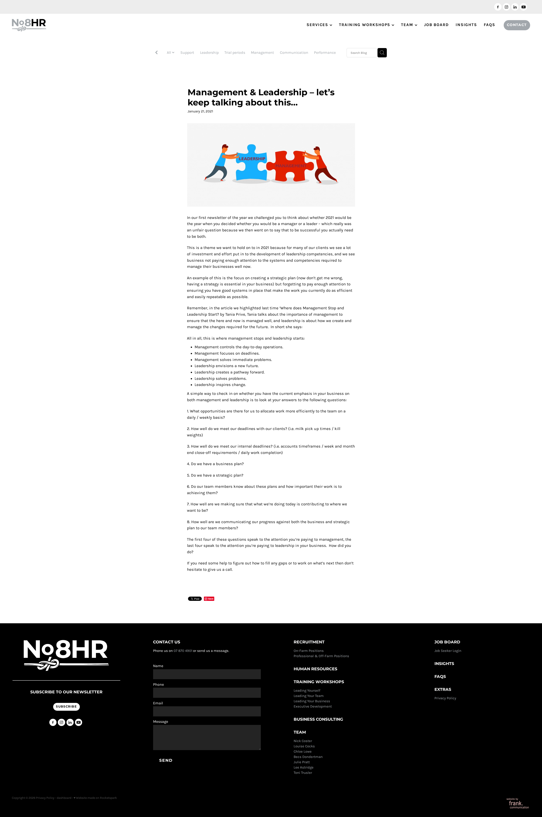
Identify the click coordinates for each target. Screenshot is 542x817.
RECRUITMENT (309, 642)
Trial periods (234, 52)
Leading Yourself (307, 690)
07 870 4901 (183, 651)
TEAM (408, 24)
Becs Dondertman (308, 757)
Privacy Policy (445, 698)
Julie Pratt (302, 762)
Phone (158, 685)
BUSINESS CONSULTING (318, 719)
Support (187, 52)
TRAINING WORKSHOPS (365, 24)
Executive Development (313, 706)
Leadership (209, 52)
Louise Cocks (305, 746)
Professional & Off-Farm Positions (321, 656)
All (169, 52)
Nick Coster (303, 741)
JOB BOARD (436, 24)
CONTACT (517, 25)
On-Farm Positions (309, 651)
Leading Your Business (312, 701)
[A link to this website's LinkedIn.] (514, 6)
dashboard (64, 798)
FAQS (489, 24)
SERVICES (318, 24)
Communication (294, 52)
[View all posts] (156, 53)
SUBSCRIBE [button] (66, 706)
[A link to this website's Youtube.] (523, 6)
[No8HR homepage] (64, 25)
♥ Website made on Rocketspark (95, 798)
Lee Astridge (304, 767)
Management (262, 52)
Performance (325, 52)
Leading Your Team (309, 696)
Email (158, 703)
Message (160, 722)
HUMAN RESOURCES (315, 669)
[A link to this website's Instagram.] (506, 6)
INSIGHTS (466, 24)
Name (158, 666)
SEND (166, 760)
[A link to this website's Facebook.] (497, 6)
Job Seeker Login (447, 651)
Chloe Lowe (303, 751)
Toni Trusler (303, 773)
